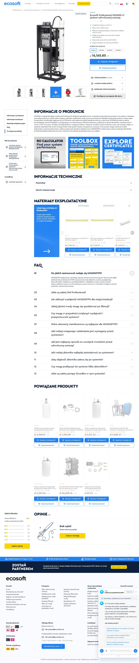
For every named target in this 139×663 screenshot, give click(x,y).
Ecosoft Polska (92, 635)
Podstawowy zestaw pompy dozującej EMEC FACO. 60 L (44, 429)
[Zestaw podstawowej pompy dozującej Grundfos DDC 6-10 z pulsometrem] (97, 408)
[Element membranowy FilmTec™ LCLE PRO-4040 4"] (102, 220)
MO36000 (118, 50)
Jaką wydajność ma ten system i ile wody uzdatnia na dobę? (120, 629)
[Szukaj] (110, 3)
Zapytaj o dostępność (109, 61)
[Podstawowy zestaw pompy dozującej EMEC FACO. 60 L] (46, 408)
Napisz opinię (17, 546)
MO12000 (101, 50)
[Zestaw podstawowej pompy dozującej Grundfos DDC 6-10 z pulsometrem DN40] (46, 467)
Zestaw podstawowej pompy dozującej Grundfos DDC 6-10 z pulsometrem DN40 (45, 488)
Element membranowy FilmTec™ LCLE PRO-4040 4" (102, 239)
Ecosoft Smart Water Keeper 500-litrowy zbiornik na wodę (71, 487)
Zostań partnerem (109, 68)
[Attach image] (106, 651)
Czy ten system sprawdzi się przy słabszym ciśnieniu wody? (118, 643)
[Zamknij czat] (136, 591)
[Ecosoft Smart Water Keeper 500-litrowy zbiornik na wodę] (71, 467)
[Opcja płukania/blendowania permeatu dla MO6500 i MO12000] (71, 408)
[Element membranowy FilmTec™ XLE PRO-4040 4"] (77, 220)
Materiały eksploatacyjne (16, 123)
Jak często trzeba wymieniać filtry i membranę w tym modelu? (118, 636)
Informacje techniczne (15, 119)
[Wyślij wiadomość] (135, 651)
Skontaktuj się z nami (51, 646)
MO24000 (109, 50)
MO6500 (93, 50)
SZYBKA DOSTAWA (103, 77)
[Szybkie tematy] (102, 651)
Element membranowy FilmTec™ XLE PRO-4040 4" (76, 239)
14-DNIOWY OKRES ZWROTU (103, 83)
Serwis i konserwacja (45, 190)
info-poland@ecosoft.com (54, 629)
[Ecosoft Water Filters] (12, 3)
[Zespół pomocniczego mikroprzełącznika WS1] (97, 467)
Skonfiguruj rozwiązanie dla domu (109, 96)
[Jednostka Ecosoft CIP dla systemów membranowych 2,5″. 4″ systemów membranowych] (122, 408)
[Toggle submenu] (32, 3)
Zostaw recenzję (72, 536)
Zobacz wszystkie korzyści (119, 567)
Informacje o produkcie (15, 115)
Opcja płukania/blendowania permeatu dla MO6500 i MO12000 (71, 429)
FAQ (8, 127)
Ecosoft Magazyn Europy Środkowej (96, 632)
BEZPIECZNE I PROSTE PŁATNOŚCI (104, 89)
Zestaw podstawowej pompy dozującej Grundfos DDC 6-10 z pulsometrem (95, 429)
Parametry (40, 183)
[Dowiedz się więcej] (46, 251)
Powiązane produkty (14, 131)
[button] (132, 232)
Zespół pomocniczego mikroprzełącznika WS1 (93, 487)
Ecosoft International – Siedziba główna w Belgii (96, 627)
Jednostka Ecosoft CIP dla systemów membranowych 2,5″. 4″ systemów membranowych (121, 429)
